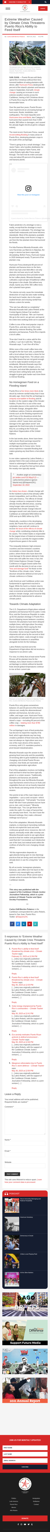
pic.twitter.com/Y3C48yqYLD (24, 477)
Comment (9, 1107)
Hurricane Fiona (26, 85)
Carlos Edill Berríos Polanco (16, 36)
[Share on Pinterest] (29, 925)
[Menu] (8, 8)
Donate (42, 8)
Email (8, 1151)
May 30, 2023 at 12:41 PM (22, 1013)
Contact (36, 1504)
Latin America (13, 1501)
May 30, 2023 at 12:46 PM (22, 1042)
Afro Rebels (13, 1510)
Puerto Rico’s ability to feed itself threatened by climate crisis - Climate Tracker (27, 951)
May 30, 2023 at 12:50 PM (22, 1071)
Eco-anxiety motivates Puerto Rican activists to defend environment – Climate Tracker (26, 1037)
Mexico (14, 1507)
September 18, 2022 (21, 485)
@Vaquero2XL (22, 917)
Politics (14, 1498)
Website (8, 1162)
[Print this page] (35, 925)
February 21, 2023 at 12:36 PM (24, 956)
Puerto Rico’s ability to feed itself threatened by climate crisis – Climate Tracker (27, 979)
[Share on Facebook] (12, 925)
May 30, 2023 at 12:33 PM (22, 985)
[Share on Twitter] (18, 925)
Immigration (36, 1498)
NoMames (36, 1501)
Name (8, 1140)
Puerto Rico (13, 1504)
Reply (14, 974)
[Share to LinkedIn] (24, 925)
